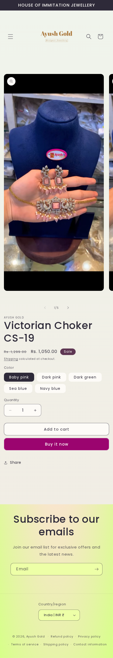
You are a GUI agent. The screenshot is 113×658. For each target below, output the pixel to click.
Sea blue (18, 388)
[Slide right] (68, 307)
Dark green (85, 377)
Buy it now (56, 444)
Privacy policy (89, 636)
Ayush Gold (36, 636)
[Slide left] (45, 307)
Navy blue (50, 388)
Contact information (90, 644)
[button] (10, 36)
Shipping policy (56, 644)
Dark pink (51, 377)
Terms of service (24, 644)
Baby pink (19, 377)
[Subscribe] (96, 569)
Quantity (11, 399)
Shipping (11, 359)
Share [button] (15, 462)
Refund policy (62, 636)
